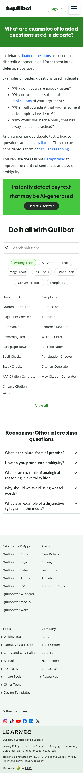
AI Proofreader (52, 347)
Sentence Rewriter (55, 327)
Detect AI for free (41, 206)
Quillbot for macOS (17, 602)
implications (22, 100)
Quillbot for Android (18, 578)
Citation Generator (55, 366)
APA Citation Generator (20, 376)
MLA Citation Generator (59, 376)
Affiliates (48, 578)
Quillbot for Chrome (17, 554)
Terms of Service (34, 746)
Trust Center (51, 644)
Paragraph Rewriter (17, 347)
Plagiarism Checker (17, 317)
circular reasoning (54, 149)
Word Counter (52, 337)
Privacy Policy (11, 746)
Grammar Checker (16, 307)
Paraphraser (54, 159)
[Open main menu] (74, 8)
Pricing (47, 562)
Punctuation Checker (57, 356)
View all (41, 405)
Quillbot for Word (16, 610)
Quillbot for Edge (15, 562)
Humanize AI (12, 297)
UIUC (28, 768)
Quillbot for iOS (14, 586)
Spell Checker (13, 356)
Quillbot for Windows (18, 594)
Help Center (50, 660)
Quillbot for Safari (16, 570)
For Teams (49, 570)
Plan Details (50, 554)
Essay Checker (13, 366)
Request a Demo (54, 586)
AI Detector (50, 307)
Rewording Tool (14, 337)
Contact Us (50, 668)
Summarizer (12, 327)
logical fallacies (39, 142)
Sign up (57, 9)
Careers (47, 652)
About (46, 636)
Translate (49, 317)
